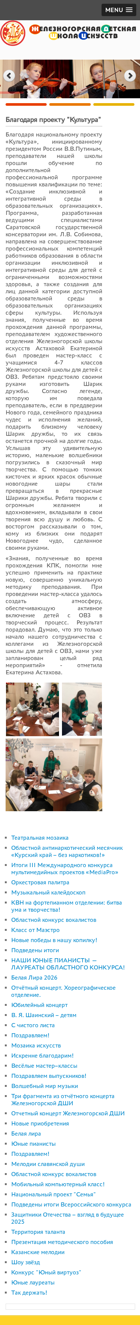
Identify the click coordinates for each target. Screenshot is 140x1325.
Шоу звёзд (25, 1262)
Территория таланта (38, 1231)
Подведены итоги (35, 950)
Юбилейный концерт (39, 1004)
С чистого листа (33, 1025)
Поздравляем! (30, 1035)
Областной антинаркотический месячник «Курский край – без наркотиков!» (67, 851)
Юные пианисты (33, 1143)
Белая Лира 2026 (34, 977)
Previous (9, 76)
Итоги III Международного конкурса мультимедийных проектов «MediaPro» (64, 868)
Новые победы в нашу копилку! (54, 940)
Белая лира (26, 1133)
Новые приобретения (40, 1123)
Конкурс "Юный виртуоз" (46, 1272)
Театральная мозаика (40, 837)
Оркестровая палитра (40, 882)
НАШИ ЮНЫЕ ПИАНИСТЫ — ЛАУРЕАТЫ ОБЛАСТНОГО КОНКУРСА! (68, 964)
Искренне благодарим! (42, 1055)
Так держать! (29, 1292)
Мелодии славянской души (48, 1163)
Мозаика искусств (36, 1045)
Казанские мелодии (38, 1252)
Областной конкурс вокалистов (53, 919)
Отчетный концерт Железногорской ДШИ (68, 1113)
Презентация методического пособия (62, 1241)
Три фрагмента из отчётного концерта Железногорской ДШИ (63, 1099)
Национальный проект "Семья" (53, 1194)
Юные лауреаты (33, 1282)
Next (131, 76)
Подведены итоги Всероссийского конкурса (71, 1204)
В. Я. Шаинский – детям (44, 1015)
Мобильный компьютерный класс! (58, 1184)
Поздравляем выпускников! (49, 1075)
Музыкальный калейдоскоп (48, 892)
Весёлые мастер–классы (44, 1065)
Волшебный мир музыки (44, 1085)
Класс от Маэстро (35, 929)
